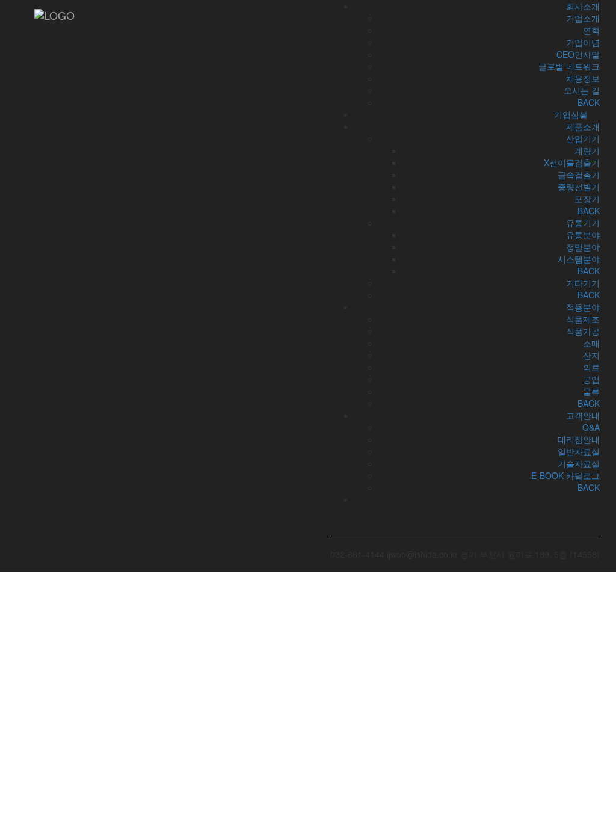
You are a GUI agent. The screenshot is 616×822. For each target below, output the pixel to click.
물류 (591, 391)
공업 (591, 379)
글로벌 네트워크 (569, 66)
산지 (591, 355)
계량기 (587, 150)
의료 (591, 367)
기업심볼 (571, 114)
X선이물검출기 (572, 162)
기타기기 (583, 283)
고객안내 (583, 415)
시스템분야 (579, 259)
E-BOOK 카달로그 (565, 475)
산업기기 (583, 138)
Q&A (591, 427)
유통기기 (583, 223)
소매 (591, 343)
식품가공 (583, 331)
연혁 (591, 30)
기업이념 (583, 42)
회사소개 (583, 6)
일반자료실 (579, 451)
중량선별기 (579, 187)
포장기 (587, 199)
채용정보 (583, 78)
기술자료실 (579, 463)
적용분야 (583, 307)
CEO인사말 (578, 54)
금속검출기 (579, 174)
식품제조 (583, 319)
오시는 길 (582, 90)
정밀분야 (583, 247)
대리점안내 (579, 439)
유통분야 (583, 235)
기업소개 (583, 18)
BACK (589, 211)
